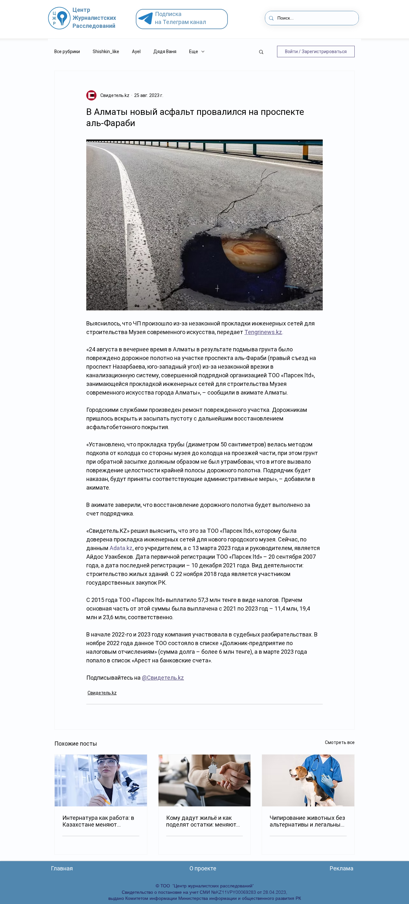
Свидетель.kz (102, 692)
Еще (193, 51)
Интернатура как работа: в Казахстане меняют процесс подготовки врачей (99, 821)
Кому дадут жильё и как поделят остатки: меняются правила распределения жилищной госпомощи (204, 821)
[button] (261, 51)
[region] (184, 19)
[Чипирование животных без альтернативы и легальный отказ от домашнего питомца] (308, 780)
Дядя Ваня (164, 51)
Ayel (136, 51)
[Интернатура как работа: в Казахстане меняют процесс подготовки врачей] (101, 780)
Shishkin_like (106, 51)
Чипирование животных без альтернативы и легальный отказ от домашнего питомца (307, 821)
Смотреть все (340, 742)
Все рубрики (67, 51)
